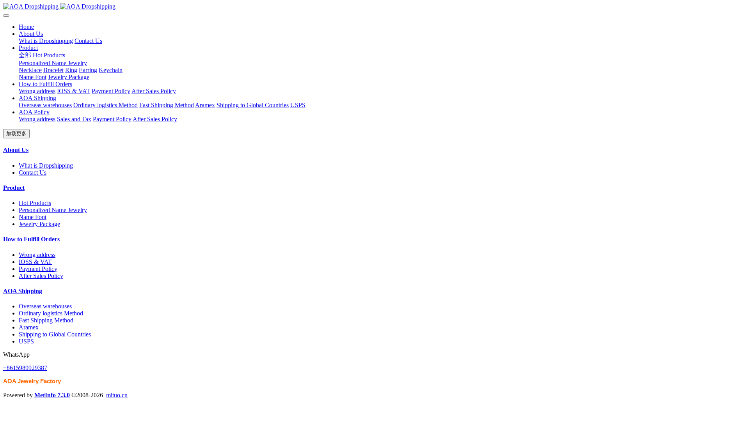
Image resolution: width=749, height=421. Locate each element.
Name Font (32, 217)
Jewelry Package (39, 224)
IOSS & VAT (35, 261)
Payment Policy (38, 268)
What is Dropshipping (46, 165)
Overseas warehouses (45, 306)
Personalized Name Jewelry (53, 210)
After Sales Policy (41, 275)
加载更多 (16, 133)
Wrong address (37, 254)
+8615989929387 (25, 367)
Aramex (29, 327)
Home (26, 26)
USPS (26, 341)
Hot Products (35, 203)
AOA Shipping (22, 291)
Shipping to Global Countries (55, 334)
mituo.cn (117, 395)
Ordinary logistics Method (51, 313)
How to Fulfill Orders (31, 239)
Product (14, 187)
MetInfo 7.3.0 (52, 395)
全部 (25, 55)
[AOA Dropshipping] (374, 6)
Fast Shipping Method (46, 320)
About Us (15, 150)
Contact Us (32, 172)
